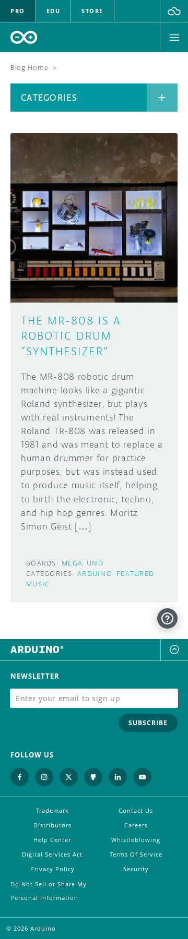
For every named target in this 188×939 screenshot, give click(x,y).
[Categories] (162, 97)
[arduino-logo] (24, 37)
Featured (135, 573)
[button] (174, 11)
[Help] (167, 618)
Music (38, 584)
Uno (95, 563)
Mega (72, 563)
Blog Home (29, 67)
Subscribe (148, 722)
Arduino (94, 573)
